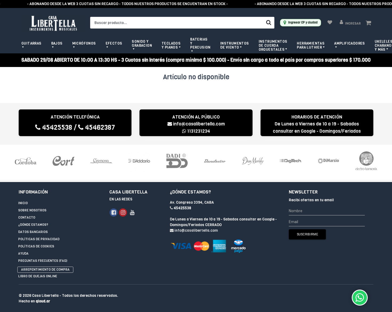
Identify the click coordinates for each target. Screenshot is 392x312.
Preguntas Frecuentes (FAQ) (42, 261)
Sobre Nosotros (32, 210)
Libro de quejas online (37, 276)
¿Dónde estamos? (33, 225)
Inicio (23, 203)
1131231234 (198, 131)
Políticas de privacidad (38, 239)
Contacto (26, 217)
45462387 (99, 127)
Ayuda (23, 253)
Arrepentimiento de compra (45, 269)
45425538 (56, 127)
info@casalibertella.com (199, 124)
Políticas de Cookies (36, 246)
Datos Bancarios (33, 232)
